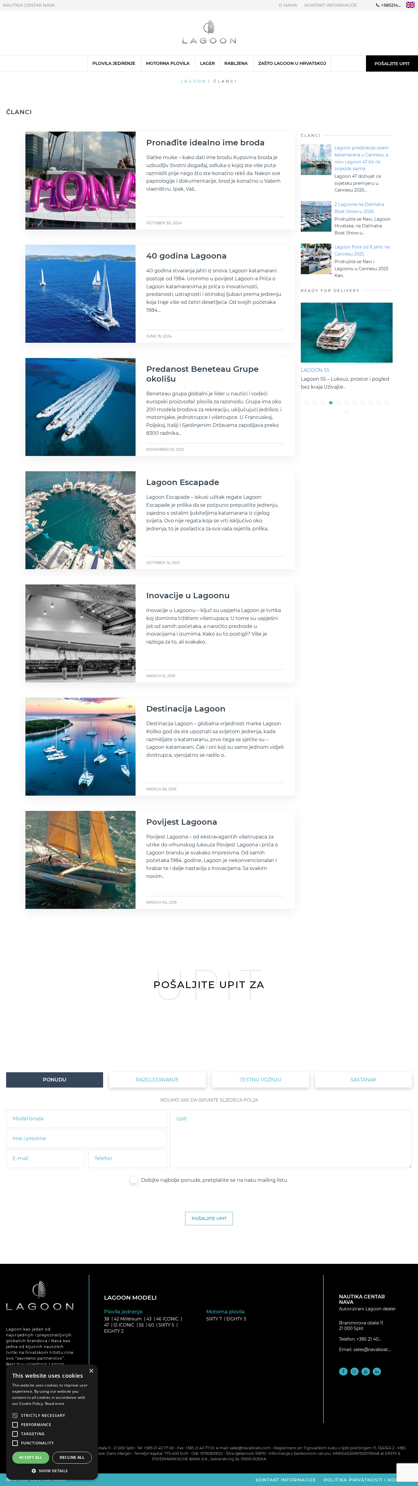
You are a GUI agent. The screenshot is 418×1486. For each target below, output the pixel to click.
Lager (207, 63)
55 (141, 1325)
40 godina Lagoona (186, 256)
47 (106, 1325)
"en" (410, 5)
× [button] (91, 1371)
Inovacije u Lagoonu (188, 595)
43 (148, 1319)
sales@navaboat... (372, 1349)
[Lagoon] (209, 33)
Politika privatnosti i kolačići (368, 1479)
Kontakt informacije (330, 5)
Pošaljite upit (392, 63)
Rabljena (236, 63)
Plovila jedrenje (113, 63)
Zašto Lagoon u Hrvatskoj (292, 63)
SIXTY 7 (214, 1319)
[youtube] (365, 1371)
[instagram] (354, 1371)
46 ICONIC (167, 1319)
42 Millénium (128, 1319)
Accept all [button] (30, 1457)
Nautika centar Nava (29, 5)
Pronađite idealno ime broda (205, 142)
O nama (288, 5)
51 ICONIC (124, 1325)
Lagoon (194, 81)
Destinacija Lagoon (186, 709)
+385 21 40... (368, 1339)
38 (106, 1319)
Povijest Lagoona (181, 822)
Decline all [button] (72, 1457)
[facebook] (343, 1371)
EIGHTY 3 (236, 1319)
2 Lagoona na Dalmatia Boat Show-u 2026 (359, 208)
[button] (52, 1471)
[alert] (52, 1422)
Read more (55, 1403)
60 (151, 1325)
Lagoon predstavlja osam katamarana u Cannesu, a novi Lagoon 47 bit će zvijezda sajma (361, 158)
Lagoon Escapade (182, 482)
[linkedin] (377, 1371)
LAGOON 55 (315, 370)
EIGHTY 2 (114, 1331)
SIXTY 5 (166, 1325)
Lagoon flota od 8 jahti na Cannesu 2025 (362, 250)
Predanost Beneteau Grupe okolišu (202, 374)
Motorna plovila (167, 63)
